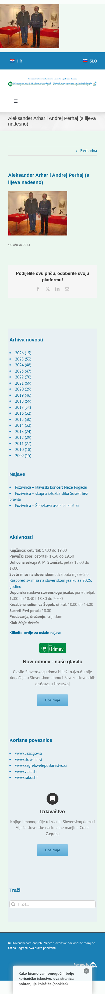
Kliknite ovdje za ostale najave (35, 632)
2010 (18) (23, 449)
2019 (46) (23, 395)
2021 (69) (23, 383)
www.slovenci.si (28, 759)
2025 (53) (23, 359)
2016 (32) (23, 413)
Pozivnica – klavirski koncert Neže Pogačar (51, 487)
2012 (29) (23, 437)
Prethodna (88, 150)
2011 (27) (23, 443)
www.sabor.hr (26, 777)
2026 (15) (23, 352)
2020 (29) (23, 389)
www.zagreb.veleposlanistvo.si (41, 765)
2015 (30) (23, 419)
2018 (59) (23, 401)
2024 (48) (23, 364)
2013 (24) (23, 431)
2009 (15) (23, 455)
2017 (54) (23, 407)
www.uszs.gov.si (28, 753)
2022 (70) (23, 377)
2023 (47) (23, 371)
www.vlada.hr (26, 771)
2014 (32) (23, 425)
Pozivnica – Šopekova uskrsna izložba (47, 505)
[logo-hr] (52, 79)
